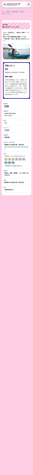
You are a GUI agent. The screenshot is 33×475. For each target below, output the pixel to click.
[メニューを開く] (29, 4)
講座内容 (8, 11)
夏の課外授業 (15, 11)
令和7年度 (22, 11)
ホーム (3, 11)
